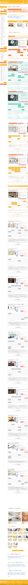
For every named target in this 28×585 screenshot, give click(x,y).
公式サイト (26, 256)
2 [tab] (17, 182)
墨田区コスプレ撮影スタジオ (10, 574)
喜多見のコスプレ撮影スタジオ (19, 17)
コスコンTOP (13, 580)
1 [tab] (16, 58)
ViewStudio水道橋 (11, 469)
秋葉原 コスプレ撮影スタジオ (18, 39)
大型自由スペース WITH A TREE (13, 190)
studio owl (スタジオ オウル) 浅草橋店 (21, 38)
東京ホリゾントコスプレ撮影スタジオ (11, 564)
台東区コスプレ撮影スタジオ (22, 573)
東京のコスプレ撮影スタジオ (12, 4)
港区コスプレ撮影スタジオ (22, 572)
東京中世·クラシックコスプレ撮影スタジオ (21, 565)
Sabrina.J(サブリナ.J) (11, 511)
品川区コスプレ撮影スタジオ (22, 574)
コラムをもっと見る (18, 550)
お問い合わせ (13, 582)
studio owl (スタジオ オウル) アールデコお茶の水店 (16, 93)
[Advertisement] (18, 501)
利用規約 (18, 580)
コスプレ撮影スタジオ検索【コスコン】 (4, 4)
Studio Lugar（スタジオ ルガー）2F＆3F (15, 63)
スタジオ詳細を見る (17, 88)
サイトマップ (13, 581)
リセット (5, 82)
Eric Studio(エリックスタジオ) (13, 387)
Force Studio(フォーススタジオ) (13, 276)
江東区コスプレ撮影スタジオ (16, 574)
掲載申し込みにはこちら (19, 581)
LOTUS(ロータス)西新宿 (12, 156)
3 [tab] (17, 58)
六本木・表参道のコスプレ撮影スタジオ (12, 17)
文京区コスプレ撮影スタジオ (16, 573)
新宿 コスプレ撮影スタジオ (11, 157)
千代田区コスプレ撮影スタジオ (11, 572)
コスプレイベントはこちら (19, 582)
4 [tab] (18, 58)
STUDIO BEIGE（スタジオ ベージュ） (14, 332)
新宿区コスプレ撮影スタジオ (10, 573)
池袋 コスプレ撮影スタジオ (11, 64)
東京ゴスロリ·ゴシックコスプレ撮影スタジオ (12, 565)
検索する (3, 11)
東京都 (9, 40)
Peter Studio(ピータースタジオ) (13, 359)
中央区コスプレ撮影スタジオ (17, 572)
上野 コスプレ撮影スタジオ (11, 305)
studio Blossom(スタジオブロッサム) (14, 221)
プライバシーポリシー (23, 580)
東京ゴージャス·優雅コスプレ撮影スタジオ (19, 564)
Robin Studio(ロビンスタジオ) (13, 415)
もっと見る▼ (18, 18)
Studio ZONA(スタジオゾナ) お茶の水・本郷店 (16, 304)
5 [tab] (19, 58)
